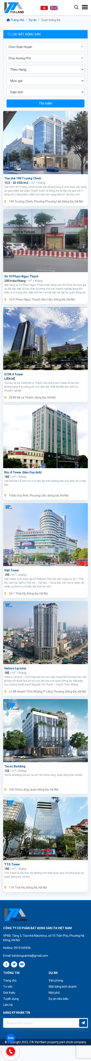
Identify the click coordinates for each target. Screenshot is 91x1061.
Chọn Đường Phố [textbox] (19, 58)
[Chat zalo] (12, 1038)
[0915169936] (12, 1051)
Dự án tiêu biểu (58, 998)
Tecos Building (14, 766)
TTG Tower (12, 864)
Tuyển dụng (11, 998)
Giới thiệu (9, 992)
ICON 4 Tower (13, 374)
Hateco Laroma (15, 668)
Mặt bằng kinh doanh (63, 986)
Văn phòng (56, 980)
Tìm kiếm (45, 103)
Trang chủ (17, 20)
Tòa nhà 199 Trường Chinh (22, 178)
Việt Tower (11, 570)
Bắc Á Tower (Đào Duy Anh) (23, 472)
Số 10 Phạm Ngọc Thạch (21, 276)
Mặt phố (54, 992)
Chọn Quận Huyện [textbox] (20, 47)
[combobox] (45, 47)
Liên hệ (7, 1005)
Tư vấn (7, 986)
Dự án (33, 20)
